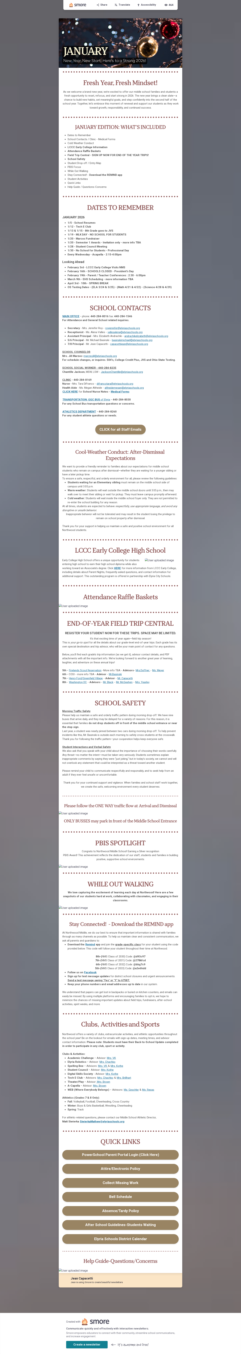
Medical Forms (120, 391)
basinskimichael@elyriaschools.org (132, 340)
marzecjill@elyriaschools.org (100, 356)
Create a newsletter (86, 1344)
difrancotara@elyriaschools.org (115, 383)
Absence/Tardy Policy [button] (120, 1211)
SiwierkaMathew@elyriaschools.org (102, 1121)
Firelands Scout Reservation (85, 670)
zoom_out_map (175, 562)
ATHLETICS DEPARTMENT (79, 411)
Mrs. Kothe (117, 1066)
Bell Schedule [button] (120, 1197)
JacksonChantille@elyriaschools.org (122, 371)
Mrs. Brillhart (124, 1077)
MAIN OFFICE (70, 316)
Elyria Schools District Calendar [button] (120, 1239)
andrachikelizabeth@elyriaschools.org (146, 336)
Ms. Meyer (158, 670)
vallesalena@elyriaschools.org (125, 332)
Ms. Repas (148, 1089)
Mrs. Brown (103, 1081)
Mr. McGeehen (124, 682)
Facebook (90, 972)
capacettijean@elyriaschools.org (129, 344)
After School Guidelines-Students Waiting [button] (120, 1225)
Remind (90, 944)
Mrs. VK (111, 1058)
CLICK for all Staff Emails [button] (120, 429)
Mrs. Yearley (142, 682)
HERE (117, 568)
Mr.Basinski (115, 674)
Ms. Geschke (131, 1089)
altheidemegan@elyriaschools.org (124, 387)
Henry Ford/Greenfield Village (86, 678)
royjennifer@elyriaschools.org (122, 328)
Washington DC (78, 682)
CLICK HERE (70, 391)
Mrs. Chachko (107, 1061)
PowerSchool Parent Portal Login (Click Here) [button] (120, 1155)
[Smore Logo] (78, 5)
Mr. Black (108, 682)
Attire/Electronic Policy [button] (120, 1169)
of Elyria (86, 399)
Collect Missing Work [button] (120, 1183)
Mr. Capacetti (125, 678)
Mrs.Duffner (143, 670)
